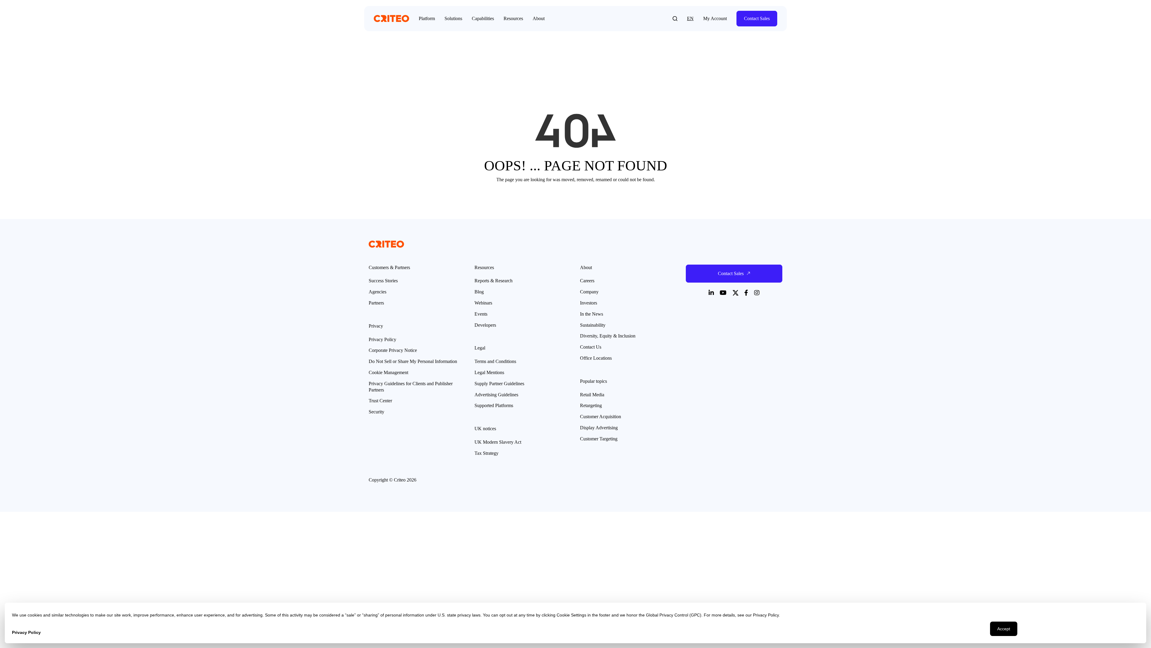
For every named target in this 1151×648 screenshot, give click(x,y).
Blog (479, 291)
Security (376, 411)
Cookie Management (388, 372)
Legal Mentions (489, 372)
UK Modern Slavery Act (497, 442)
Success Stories (383, 280)
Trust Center (380, 400)
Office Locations (596, 358)
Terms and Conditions (495, 361)
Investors (588, 302)
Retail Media (592, 394)
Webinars (483, 302)
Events (480, 313)
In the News (591, 313)
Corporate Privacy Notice (393, 350)
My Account (715, 18)
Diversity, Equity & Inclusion (607, 335)
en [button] (690, 18)
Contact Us (590, 347)
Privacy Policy (382, 339)
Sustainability (592, 325)
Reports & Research (493, 280)
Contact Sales (757, 18)
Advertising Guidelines (496, 394)
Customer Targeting (598, 438)
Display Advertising (599, 427)
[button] (675, 18)
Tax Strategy (486, 453)
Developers (485, 325)
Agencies (377, 291)
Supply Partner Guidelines (499, 383)
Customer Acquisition (600, 416)
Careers (587, 280)
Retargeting (591, 405)
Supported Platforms (493, 405)
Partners (376, 302)
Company (589, 291)
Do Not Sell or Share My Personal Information (413, 361)
